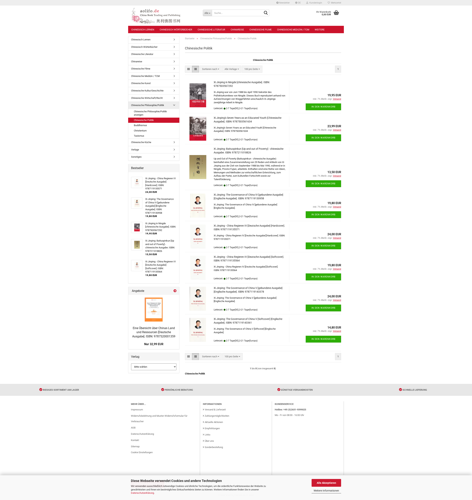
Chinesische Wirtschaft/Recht (147, 98)
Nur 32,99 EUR (153, 344)
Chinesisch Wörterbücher (176, 29)
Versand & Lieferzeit (215, 409)
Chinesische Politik (144, 120)
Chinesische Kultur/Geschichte (147, 90)
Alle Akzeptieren (326, 482)
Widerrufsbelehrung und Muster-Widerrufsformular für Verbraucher (159, 418)
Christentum (140, 130)
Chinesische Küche (141, 142)
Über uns (209, 441)
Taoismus (139, 135)
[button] (297, 3)
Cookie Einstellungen (142, 452)
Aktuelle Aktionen (213, 422)
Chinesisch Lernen (142, 29)
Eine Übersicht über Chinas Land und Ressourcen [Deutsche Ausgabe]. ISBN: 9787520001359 (153, 332)
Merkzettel (335, 2)
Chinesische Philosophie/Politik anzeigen (150, 113)
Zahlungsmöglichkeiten (216, 415)
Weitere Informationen (326, 490)
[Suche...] (265, 13)
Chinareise (237, 29)
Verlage (135, 149)
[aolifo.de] (164, 16)
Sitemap (135, 446)
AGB (133, 427)
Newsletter (284, 2)
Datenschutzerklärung (142, 493)
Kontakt (135, 440)
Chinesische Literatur (211, 29)
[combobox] (211, 69)
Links (207, 434)
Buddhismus (140, 125)
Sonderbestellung (213, 447)
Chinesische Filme (260, 29)
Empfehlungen (212, 428)
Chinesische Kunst (141, 83)
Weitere (319, 29)
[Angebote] (174, 291)
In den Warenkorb (323, 106)
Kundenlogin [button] (315, 2)
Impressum (137, 409)
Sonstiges (136, 156)
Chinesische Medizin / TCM (293, 29)
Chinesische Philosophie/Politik (147, 105)
